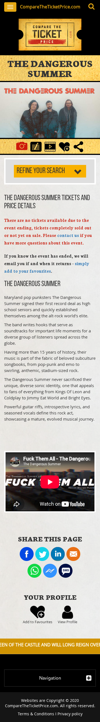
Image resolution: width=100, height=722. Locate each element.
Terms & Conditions (36, 713)
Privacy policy (70, 713)
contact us (68, 235)
